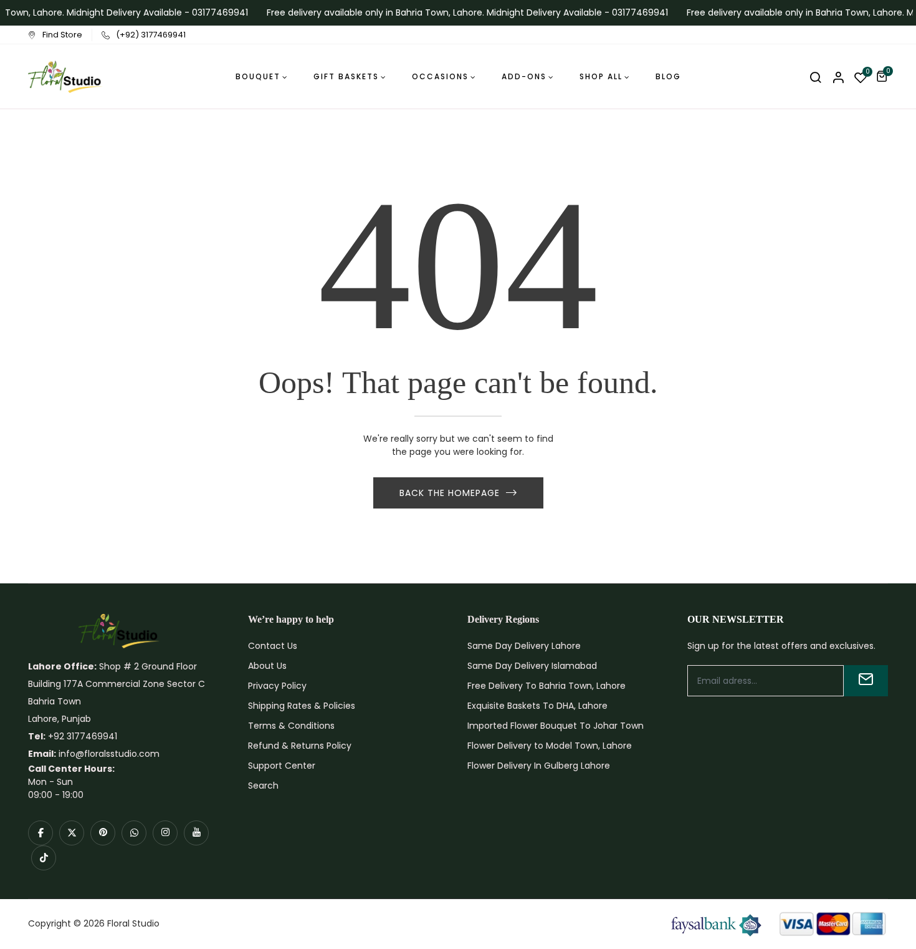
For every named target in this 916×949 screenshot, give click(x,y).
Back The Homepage (449, 493)
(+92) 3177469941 (151, 35)
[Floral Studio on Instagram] (165, 832)
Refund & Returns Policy (299, 745)
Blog (668, 76)
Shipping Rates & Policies (301, 705)
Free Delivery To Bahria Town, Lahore (546, 685)
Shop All (601, 76)
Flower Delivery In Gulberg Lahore (538, 765)
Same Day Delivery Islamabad (532, 665)
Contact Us (272, 646)
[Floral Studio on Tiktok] (43, 857)
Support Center (281, 765)
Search (263, 785)
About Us (267, 665)
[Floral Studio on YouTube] (196, 832)
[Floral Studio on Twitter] (71, 832)
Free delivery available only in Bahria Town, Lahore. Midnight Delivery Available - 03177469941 (461, 12)
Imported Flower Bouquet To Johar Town (555, 725)
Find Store (62, 35)
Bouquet (258, 76)
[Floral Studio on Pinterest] (102, 832)
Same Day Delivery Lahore (524, 646)
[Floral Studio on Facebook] (40, 832)
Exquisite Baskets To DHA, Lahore (537, 705)
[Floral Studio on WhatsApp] (134, 832)
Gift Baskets (346, 76)
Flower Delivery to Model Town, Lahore (549, 745)
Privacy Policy (277, 685)
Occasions (440, 76)
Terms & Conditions (291, 725)
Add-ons (524, 76)
